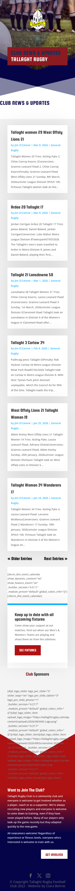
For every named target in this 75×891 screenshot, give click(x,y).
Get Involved (54, 855)
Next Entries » (56, 558)
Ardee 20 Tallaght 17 (27, 207)
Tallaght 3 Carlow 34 (27, 342)
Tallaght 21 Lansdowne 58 (32, 274)
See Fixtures (27, 650)
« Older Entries (19, 558)
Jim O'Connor (23, 145)
